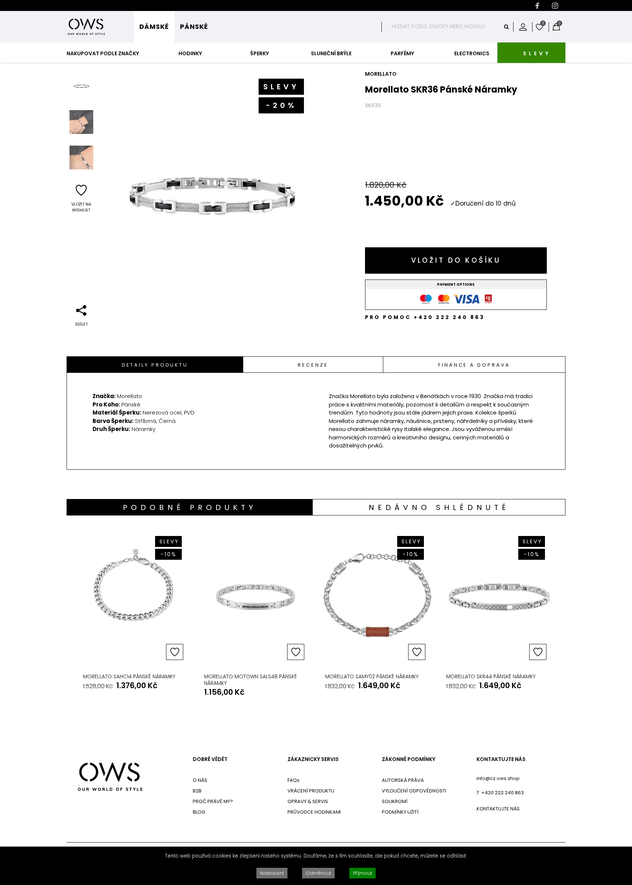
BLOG (199, 812)
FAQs (293, 780)
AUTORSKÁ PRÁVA (403, 780)
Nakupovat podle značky (103, 53)
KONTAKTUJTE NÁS (501, 759)
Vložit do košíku (456, 260)
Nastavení (272, 873)
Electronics (471, 53)
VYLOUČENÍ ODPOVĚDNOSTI (414, 790)
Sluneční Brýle (331, 53)
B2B (197, 790)
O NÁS (200, 780)
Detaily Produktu (155, 364)
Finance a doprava (474, 364)
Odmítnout (318, 873)
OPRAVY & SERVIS (307, 801)
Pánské (194, 26)
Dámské (154, 26)
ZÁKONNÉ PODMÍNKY (408, 759)
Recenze (313, 364)
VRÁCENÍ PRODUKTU (310, 790)
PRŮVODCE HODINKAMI (314, 812)
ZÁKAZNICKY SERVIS (313, 759)
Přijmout (362, 873)
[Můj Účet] (523, 26)
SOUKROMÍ (394, 801)
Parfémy (402, 53)
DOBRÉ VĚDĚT (210, 759)
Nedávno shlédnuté (439, 507)
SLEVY (537, 53)
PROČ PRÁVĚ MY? (213, 801)
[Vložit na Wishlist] (174, 652)
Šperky (259, 53)
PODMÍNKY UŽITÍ (400, 812)
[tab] (155, 364)
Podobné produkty (190, 507)
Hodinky (190, 53)
